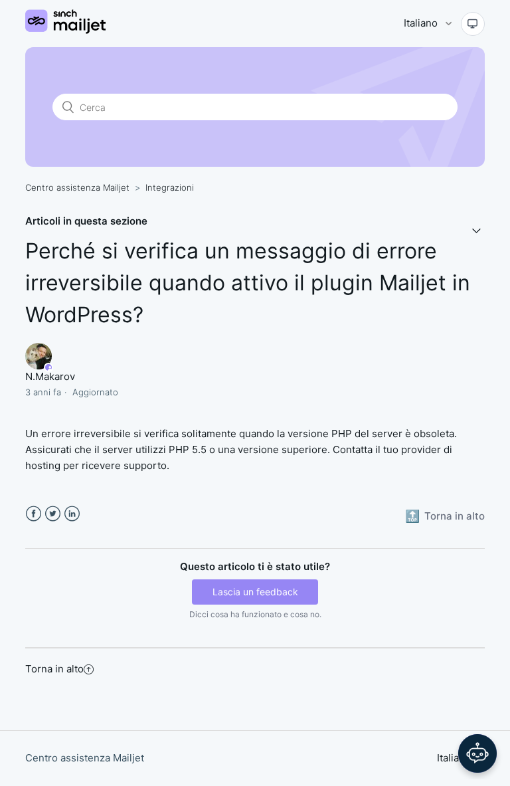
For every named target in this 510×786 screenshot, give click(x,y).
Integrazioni (169, 187)
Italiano (422, 23)
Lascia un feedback (255, 591)
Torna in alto (54, 668)
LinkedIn (72, 514)
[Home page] (65, 30)
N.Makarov (50, 376)
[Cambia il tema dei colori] (473, 24)
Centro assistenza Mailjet (77, 187)
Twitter (52, 514)
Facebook (33, 514)
